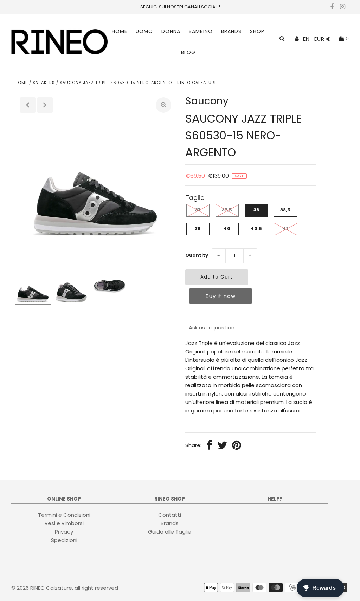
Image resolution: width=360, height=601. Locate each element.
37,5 (227, 210)
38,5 (285, 210)
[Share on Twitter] (222, 446)
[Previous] (28, 105)
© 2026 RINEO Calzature (41, 588)
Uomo (144, 31)
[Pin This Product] (236, 446)
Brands (231, 31)
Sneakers (44, 82)
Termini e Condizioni (64, 514)
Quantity (196, 255)
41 (285, 228)
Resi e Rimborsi (64, 523)
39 (198, 228)
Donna (170, 31)
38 (256, 210)
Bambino (201, 31)
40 (227, 228)
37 (198, 210)
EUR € (322, 39)
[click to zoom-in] (163, 105)
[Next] (45, 105)
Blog (188, 52)
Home (119, 31)
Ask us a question (211, 327)
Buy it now (221, 296)
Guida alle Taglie (169, 531)
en (306, 39)
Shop (257, 31)
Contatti (169, 514)
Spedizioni (64, 540)
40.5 (256, 228)
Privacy (64, 531)
